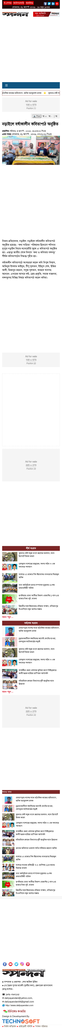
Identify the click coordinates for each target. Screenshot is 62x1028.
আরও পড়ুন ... (7, 616)
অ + (45, 116)
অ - (51, 116)
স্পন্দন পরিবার (40, 1026)
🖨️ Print (36, 116)
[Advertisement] (31, 51)
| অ (55, 116)
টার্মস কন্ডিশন (9, 1026)
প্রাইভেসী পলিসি (24, 1026)
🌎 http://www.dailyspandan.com (17, 1005)
